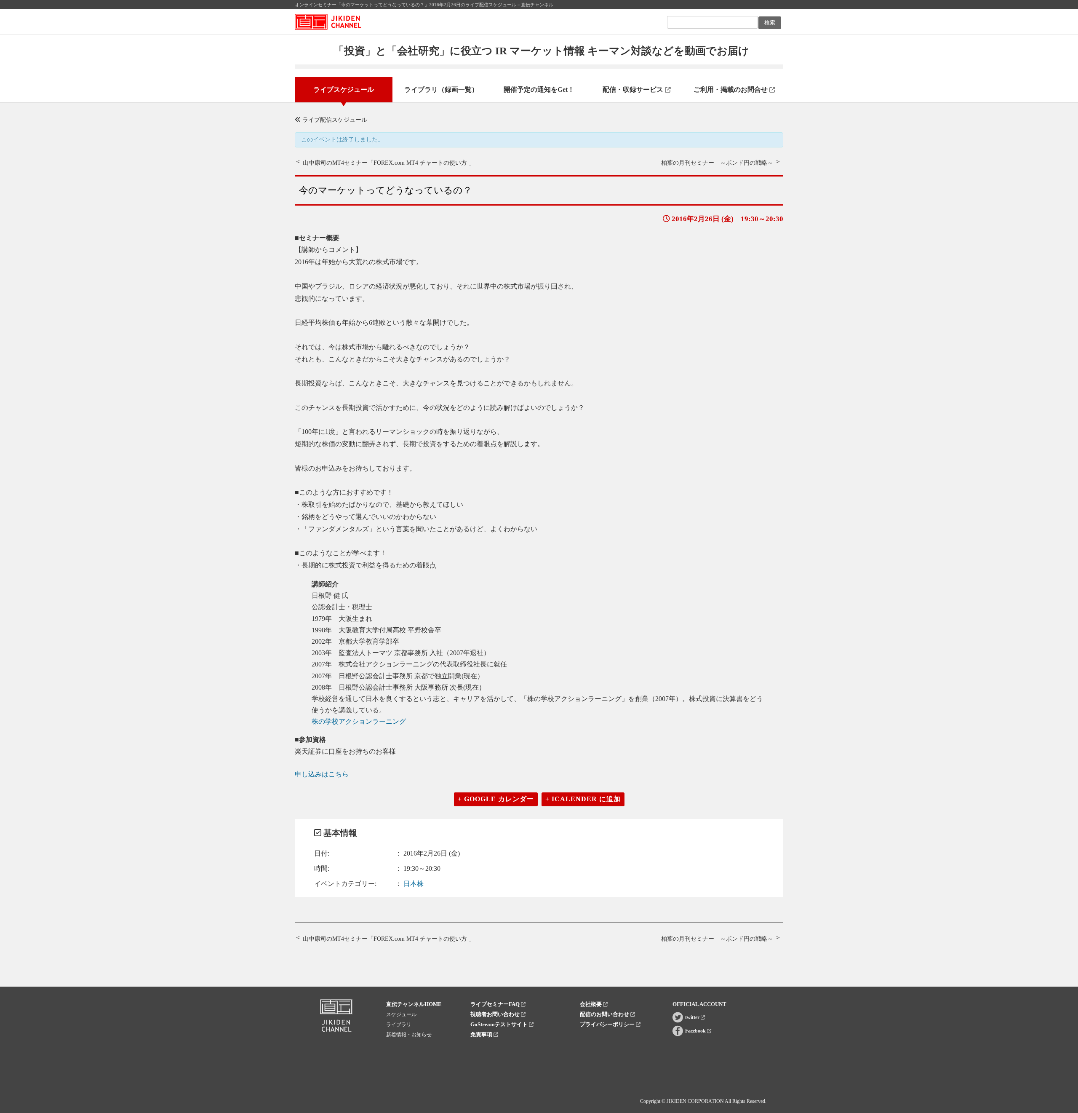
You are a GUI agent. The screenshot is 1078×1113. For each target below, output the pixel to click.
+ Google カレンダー (496, 799)
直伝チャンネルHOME (414, 1004)
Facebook (696, 1031)
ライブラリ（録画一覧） (441, 89)
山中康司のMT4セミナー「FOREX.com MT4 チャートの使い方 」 (389, 163)
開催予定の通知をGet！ (539, 89)
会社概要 (591, 1004)
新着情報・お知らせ (409, 1035)
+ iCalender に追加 (583, 799)
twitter (693, 1017)
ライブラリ (398, 1024)
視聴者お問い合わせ (495, 1014)
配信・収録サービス (634, 89)
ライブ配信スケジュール (334, 120)
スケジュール (401, 1014)
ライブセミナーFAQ (495, 1004)
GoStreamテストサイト (499, 1024)
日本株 (413, 883)
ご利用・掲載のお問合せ (731, 89)
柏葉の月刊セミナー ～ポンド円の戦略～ (717, 163)
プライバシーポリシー (608, 1024)
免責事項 (482, 1034)
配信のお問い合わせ (605, 1014)
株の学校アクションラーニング (359, 721)
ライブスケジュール (343, 89)
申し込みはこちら (322, 774)
